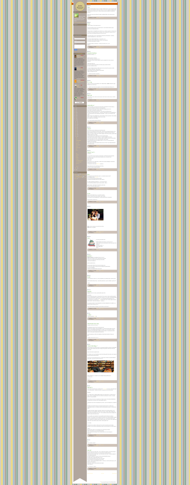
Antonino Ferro (78, 82)
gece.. (88, 174)
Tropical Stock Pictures (113, 482)
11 (75, 118)
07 (76, 128)
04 (76, 133)
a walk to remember (97, 232)
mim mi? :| (90, 387)
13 (75, 115)
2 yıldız (102, 122)
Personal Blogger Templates (112, 481)
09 (76, 125)
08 (76, 127)
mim (76, 177)
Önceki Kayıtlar (114, 473)
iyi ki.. (88, 24)
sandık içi (75, 178)
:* (94, 47)
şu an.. (89, 193)
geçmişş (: (89, 256)
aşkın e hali (96, 146)
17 (75, 109)
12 (75, 116)
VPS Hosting (107, 482)
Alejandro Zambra (79, 98)
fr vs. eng (89, 82)
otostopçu (96, 445)
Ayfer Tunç (78, 57)
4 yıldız (102, 339)
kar (74, 176)
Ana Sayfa (102, 473)
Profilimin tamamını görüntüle (79, 22)
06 (76, 130)
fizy (95, 319)
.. (87, 208)
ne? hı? (95, 89)
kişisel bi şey (98, 47)
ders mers (80, 175)
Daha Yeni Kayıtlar (90, 473)
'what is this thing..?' (92, 346)
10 (75, 119)
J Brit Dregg (105, 388)
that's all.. (89, 95)
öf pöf (88, 277)
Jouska (80, 6)
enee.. (88, 238)
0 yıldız (102, 17)
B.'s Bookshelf (79, 53)
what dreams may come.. (93, 323)
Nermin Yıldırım (79, 87)
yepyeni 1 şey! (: (91, 152)
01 (76, 167)
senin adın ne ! (91, 105)
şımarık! (89, 291)
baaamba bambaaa (92, 53)
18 (75, 108)
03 (76, 134)
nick (84, 177)
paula (99, 299)
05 (76, 131)
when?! (89, 128)
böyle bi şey (98, 163)
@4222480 (96, 177)
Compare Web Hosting (103, 482)
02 (76, 136)
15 (75, 112)
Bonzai (78, 97)
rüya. (88, 7)
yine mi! (89, 450)
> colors (89, 315)
